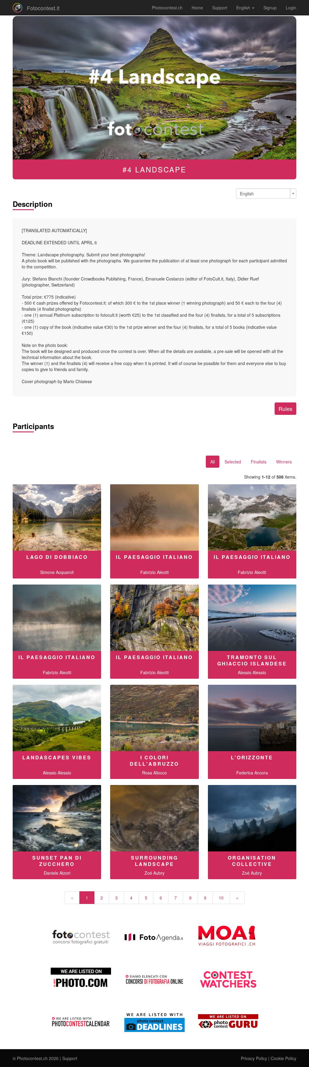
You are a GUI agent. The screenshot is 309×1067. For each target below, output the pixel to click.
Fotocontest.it (43, 8)
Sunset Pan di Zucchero (57, 860)
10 (221, 898)
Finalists (258, 462)
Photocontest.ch (167, 8)
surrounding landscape (154, 860)
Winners (284, 462)
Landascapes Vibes (56, 757)
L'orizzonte (252, 757)
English (243, 8)
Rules (285, 408)
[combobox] (266, 193)
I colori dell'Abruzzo (154, 760)
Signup (270, 8)
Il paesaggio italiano (154, 556)
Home (197, 8)
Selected (233, 462)
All (212, 462)
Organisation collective (252, 860)
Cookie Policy (283, 1058)
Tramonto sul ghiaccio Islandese (252, 660)
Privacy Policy (254, 1058)
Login (291, 8)
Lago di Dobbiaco (57, 556)
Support (219, 8)
